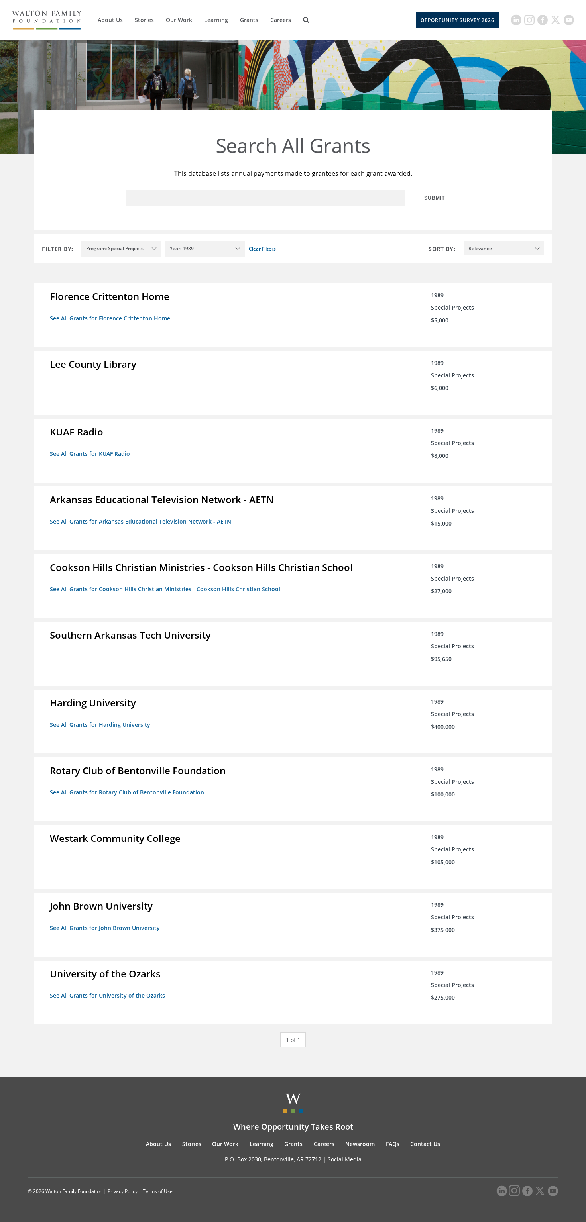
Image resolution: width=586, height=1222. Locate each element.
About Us (110, 20)
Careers (280, 20)
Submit (434, 198)
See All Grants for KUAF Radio (90, 453)
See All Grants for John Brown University (105, 928)
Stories (144, 20)
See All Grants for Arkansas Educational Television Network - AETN (140, 521)
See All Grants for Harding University (100, 724)
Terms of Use (158, 1191)
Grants (249, 20)
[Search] (306, 20)
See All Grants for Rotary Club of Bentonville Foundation (127, 792)
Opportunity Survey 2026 (457, 20)
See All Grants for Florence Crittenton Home (110, 318)
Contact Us (425, 1143)
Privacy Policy (123, 1191)
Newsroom (360, 1143)
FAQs (392, 1143)
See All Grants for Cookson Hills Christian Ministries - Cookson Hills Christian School (165, 589)
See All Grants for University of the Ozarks (107, 995)
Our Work (179, 20)
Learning (216, 20)
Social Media (345, 1159)
